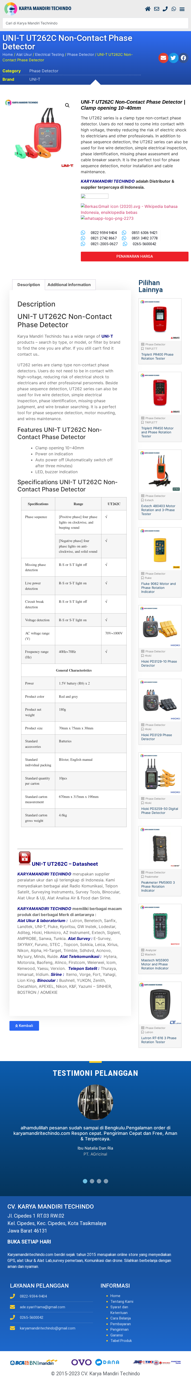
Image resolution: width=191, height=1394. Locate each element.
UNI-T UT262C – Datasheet (65, 864)
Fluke (148, 578)
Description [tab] (28, 284)
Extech (149, 500)
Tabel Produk (121, 1340)
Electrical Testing (49, 54)
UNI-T (34, 79)
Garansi (116, 1335)
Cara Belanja (120, 1318)
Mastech (150, 954)
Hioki (148, 655)
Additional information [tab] (69, 284)
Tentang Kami (121, 1301)
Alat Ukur (24, 54)
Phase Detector (80, 54)
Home (7, 54)
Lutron (149, 1032)
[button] (182, 9)
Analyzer (150, 950)
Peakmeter (151, 876)
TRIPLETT (151, 348)
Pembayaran (120, 1324)
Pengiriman (119, 1329)
